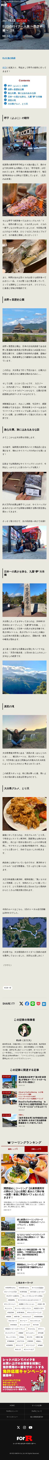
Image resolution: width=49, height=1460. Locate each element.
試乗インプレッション (27, 1304)
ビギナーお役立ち (13, 1296)
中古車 (41, 1333)
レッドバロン (11, 1337)
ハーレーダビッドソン (23, 1308)
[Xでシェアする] (21, 1004)
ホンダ (18, 1349)
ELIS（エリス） (24, 1040)
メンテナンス (36, 1320)
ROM (9, 1316)
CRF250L (24, 1292)
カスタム (32, 1329)
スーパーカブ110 (11, 1292)
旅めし (39, 1341)
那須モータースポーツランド (15, 1329)
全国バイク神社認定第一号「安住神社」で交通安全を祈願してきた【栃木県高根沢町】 (31, 1252)
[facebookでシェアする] (27, 1004)
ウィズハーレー (10, 1304)
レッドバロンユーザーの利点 (33, 1296)
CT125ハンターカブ (37, 1292)
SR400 (31, 1341)
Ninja (22, 1337)
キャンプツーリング (34, 1312)
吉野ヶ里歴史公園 (16, 89)
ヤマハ (41, 1329)
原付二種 (40, 1337)
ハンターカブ (25, 1325)
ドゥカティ (31, 1333)
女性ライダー (39, 1308)
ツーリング (21, 21)
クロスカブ (27, 1316)
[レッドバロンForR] (6, 7)
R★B (40, 1345)
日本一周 (8, 988)
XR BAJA (21, 1312)
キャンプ (20, 1345)
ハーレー (24, 1320)
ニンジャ (9, 1308)
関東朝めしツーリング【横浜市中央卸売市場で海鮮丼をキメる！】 (31, 1267)
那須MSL (12, 1300)
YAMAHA (11, 1341)
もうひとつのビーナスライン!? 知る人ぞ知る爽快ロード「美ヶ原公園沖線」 (32, 1237)
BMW (21, 1333)
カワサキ (21, 1341)
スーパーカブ (29, 1349)
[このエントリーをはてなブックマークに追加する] (44, 1004)
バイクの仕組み (38, 1288)
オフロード (13, 1320)
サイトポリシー (12, 1417)
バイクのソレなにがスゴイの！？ (30, 1300)
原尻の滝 (12, 100)
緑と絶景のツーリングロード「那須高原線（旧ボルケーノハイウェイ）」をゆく (31, 1222)
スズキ (30, 1337)
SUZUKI (11, 1312)
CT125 (36, 1325)
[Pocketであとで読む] (38, 1004)
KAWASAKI (39, 1316)
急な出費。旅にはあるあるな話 (22, 93)
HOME (12, 1405)
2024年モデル (11, 1288)
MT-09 (17, 1316)
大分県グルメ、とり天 (18, 104)
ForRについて (37, 1411)
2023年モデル (24, 1288)
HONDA (14, 1325)
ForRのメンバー (12, 1411)
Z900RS (10, 1345)
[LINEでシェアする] (32, 1004)
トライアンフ (11, 1333)
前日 (4, 67)
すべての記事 (37, 1405)
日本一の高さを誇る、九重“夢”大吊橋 (25, 97)
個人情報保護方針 (36, 1417)
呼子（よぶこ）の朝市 (18, 86)
